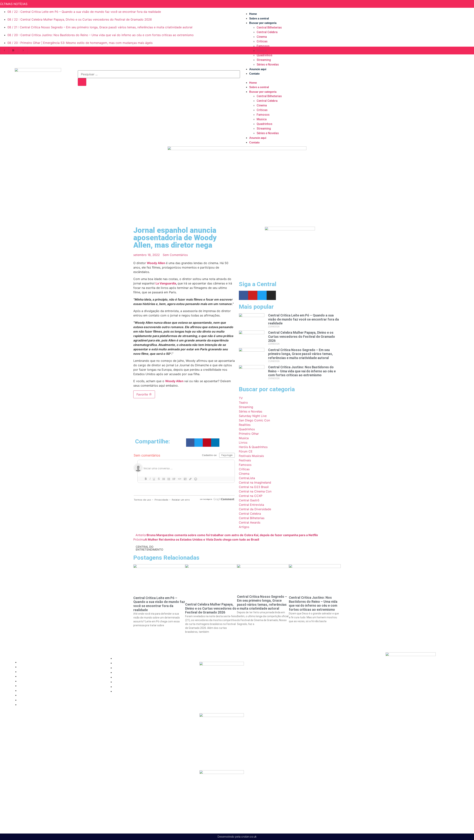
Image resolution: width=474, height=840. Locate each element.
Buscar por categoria (262, 22)
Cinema (262, 36)
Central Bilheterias (269, 27)
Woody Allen (156, 263)
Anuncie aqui (257, 69)
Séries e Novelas (268, 64)
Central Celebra (267, 32)
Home (253, 13)
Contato (254, 73)
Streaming (264, 60)
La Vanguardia (166, 283)
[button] (354, 78)
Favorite (142, 394)
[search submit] (82, 82)
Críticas (262, 41)
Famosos (263, 46)
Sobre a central (259, 18)
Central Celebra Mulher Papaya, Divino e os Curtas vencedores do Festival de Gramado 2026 (301, 336)
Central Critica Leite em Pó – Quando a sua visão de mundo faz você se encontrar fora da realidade (303, 319)
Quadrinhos (264, 55)
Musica (262, 50)
